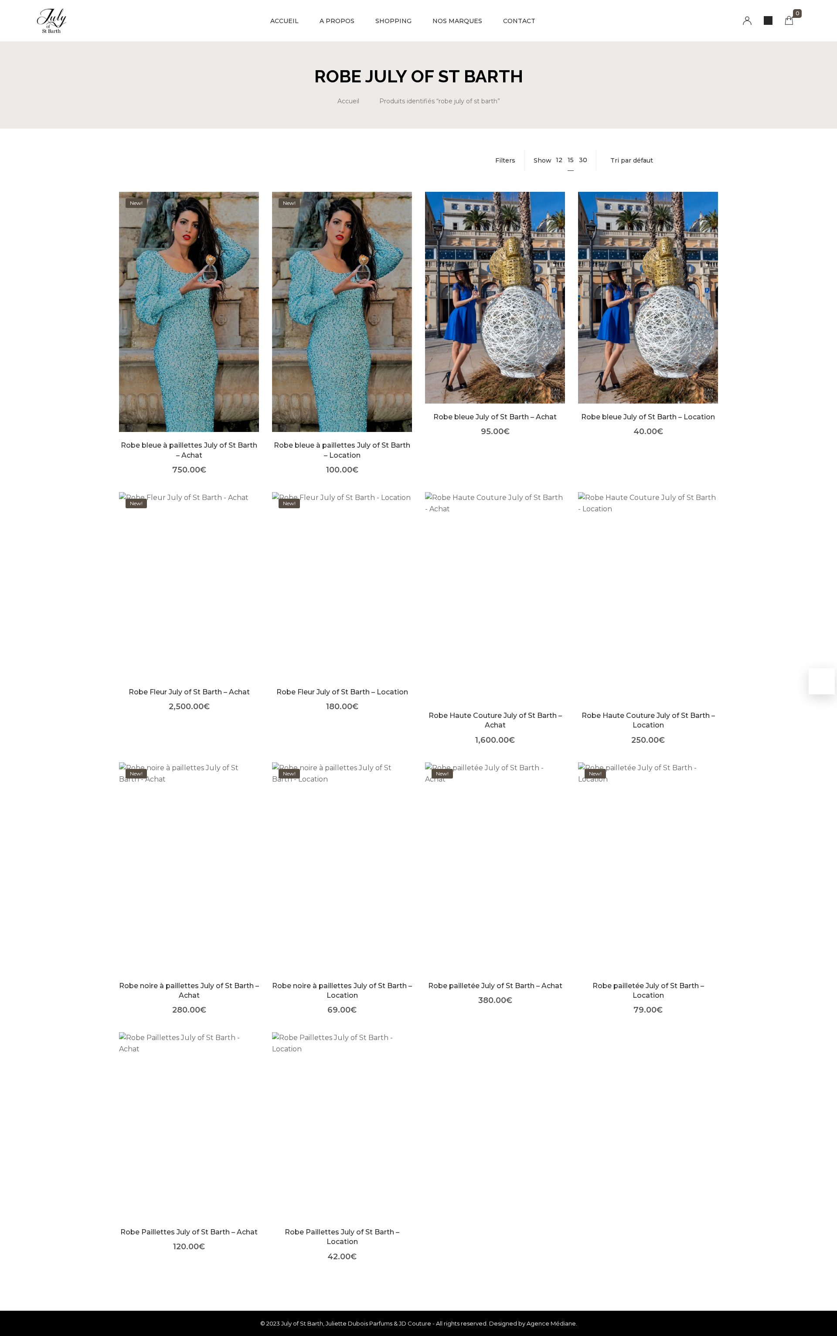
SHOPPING (393, 21)
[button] (189, 325)
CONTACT (519, 21)
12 (559, 160)
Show (542, 160)
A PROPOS (337, 21)
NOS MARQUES (457, 21)
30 (583, 160)
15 (571, 160)
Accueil (348, 101)
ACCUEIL (284, 21)
